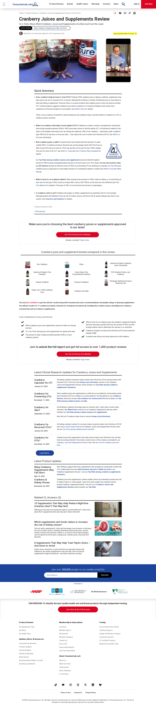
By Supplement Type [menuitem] (26, 627)
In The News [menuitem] (64, 674)
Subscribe (104, 575)
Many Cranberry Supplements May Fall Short (50, 28)
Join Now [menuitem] (62, 627)
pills (85, 401)
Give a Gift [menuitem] (63, 644)
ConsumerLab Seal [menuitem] (106, 637)
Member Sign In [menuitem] (65, 630)
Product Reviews (31, 13)
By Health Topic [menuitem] (25, 634)
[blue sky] (100, 684)
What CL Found (66, 151)
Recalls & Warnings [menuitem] (26, 654)
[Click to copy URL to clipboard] (129, 13)
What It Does (80, 109)
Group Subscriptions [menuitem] (66, 647)
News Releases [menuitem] (65, 671)
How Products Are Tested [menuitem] (109, 627)
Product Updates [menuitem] (25, 647)
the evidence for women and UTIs (91, 398)
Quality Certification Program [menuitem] (110, 634)
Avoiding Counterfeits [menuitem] (27, 664)
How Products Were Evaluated (87, 151)
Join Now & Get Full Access (78, 609)
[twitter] (85, 684)
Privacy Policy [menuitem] (90, 693)
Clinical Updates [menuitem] (25, 650)
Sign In (136, 4)
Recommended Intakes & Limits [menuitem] (31, 660)
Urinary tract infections (88, 382)
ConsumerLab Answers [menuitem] (27, 643)
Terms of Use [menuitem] (65, 693)
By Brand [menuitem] (22, 630)
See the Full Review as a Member (77, 235)
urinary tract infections (101, 416)
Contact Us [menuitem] (63, 640)
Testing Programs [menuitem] (106, 630)
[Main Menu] (4, 4)
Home (21, 13)
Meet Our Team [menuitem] (65, 664)
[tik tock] (56, 684)
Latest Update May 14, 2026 (125, 34)
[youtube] (63, 684)
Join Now (148, 4)
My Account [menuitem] (63, 634)
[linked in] (93, 684)
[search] (123, 4)
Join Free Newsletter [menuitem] (67, 651)
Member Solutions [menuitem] (66, 637)
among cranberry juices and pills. (79, 429)
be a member (32, 303)
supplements (102, 412)
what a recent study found (69, 427)
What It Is (116, 134)
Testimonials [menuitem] (64, 667)
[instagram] (70, 684)
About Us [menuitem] (62, 660)
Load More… (44, 453)
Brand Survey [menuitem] (24, 657)
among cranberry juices (79, 412)
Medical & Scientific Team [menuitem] (109, 644)
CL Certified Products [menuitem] (107, 640)
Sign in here (84, 240)
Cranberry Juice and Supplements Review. (72, 442)
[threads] (78, 684)
